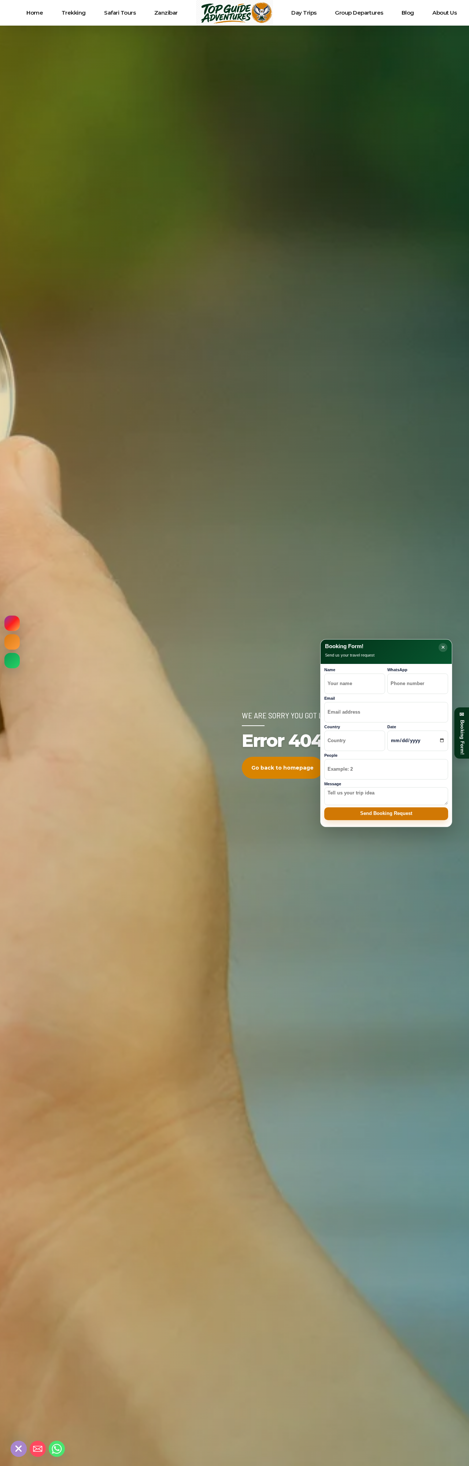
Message (332, 784)
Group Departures (359, 12)
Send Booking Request (386, 813)
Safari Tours (120, 12)
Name (329, 670)
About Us (444, 12)
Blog (408, 12)
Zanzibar (166, 12)
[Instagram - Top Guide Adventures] (12, 623)
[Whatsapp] (57, 1449)
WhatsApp (397, 670)
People (330, 755)
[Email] (38, 1449)
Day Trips (304, 12)
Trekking (74, 12)
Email (329, 698)
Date (391, 727)
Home (34, 12)
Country (332, 727)
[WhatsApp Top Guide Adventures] (12, 660)
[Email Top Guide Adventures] (12, 642)
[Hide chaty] (19, 1449)
